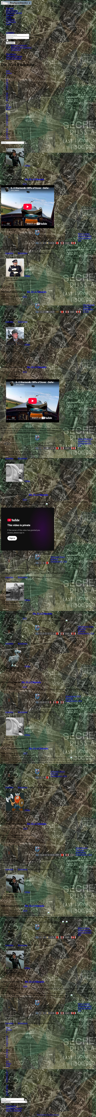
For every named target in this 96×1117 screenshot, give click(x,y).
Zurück (9, 73)
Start (8, 71)
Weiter (8, 107)
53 (7, 80)
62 (7, 100)
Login (8, 24)
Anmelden (10, 43)
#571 (25, 184)
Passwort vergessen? (19, 45)
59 (7, 93)
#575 (25, 618)
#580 (25, 986)
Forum (8, 17)
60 (7, 96)
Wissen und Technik (14, 13)
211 (7, 105)
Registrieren (15, 50)
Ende (8, 109)
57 (7, 89)
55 (7, 84)
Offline (27, 166)
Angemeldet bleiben (17, 40)
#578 (25, 828)
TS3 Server (10, 20)
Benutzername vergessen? (21, 47)
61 (7, 98)
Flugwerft (10, 15)
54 (7, 82)
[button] (10, 33)
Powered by (41, 1115)
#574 (25, 500)
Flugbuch (10, 8)
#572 (25, 297)
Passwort (33, 38)
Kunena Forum (53, 1115)
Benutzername (35, 35)
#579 (25, 911)
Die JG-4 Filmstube (34, 179)
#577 (25, 753)
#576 (25, 687)
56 (7, 87)
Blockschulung (12, 11)
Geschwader (11, 22)
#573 (25, 372)
